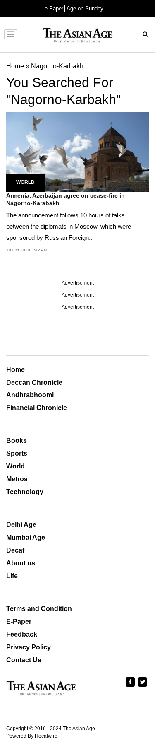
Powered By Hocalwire (31, 736)
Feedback (21, 634)
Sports (16, 453)
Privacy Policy (28, 647)
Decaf (15, 550)
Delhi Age (21, 524)
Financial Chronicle (36, 407)
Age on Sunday (85, 8)
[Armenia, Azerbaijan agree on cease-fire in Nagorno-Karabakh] (77, 151)
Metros (17, 479)
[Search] (146, 35)
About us (20, 563)
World (25, 182)
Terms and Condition (39, 608)
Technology (24, 491)
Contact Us (23, 660)
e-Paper (54, 8)
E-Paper (18, 621)
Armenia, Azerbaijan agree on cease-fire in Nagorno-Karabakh (65, 199)
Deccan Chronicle (34, 382)
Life (12, 575)
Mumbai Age (25, 537)
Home (15, 369)
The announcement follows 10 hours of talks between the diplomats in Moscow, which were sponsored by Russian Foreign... (68, 226)
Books (16, 440)
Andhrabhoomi (30, 394)
